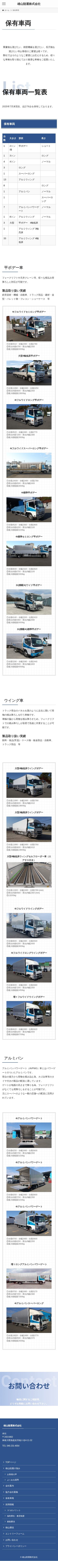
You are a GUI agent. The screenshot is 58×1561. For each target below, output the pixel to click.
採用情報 (9, 1504)
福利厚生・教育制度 (15, 1516)
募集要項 (11, 1522)
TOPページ (10, 1462)
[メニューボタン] (4, 4)
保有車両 (9, 1498)
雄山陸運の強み (12, 1468)
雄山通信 (9, 1527)
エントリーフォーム (14, 1533)
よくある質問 (13, 1480)
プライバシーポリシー (15, 1546)
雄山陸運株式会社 (29, 3)
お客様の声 (12, 1474)
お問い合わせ (11, 1540)
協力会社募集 (11, 1492)
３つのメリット (14, 1510)
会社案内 (9, 1486)
